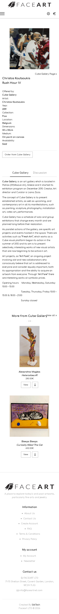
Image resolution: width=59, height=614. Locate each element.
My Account (29, 556)
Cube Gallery (9, 95)
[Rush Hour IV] (29, 48)
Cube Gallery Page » (46, 74)
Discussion (40, 172)
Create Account (29, 523)
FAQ (29, 529)
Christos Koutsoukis (13, 102)
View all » (51, 315)
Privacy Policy (29, 539)
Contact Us (29, 518)
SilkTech (36, 605)
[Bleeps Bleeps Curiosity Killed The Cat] (53, 433)
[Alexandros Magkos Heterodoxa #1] (53, 364)
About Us (29, 513)
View (25, 385)
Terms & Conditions (29, 534)
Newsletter (29, 561)
